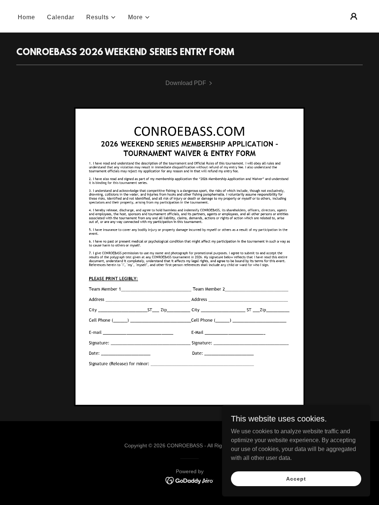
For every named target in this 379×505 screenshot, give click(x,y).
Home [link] (26, 17)
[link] (189, 83)
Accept (296, 478)
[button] (101, 17)
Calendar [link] (60, 17)
